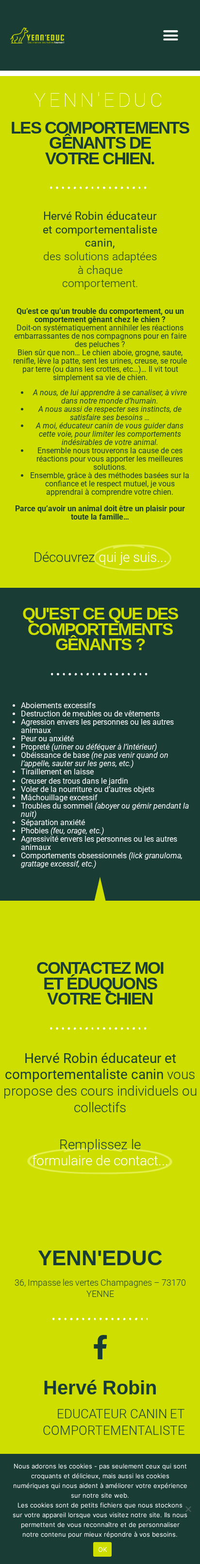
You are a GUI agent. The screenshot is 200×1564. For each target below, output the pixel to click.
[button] (171, 35)
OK (102, 1549)
